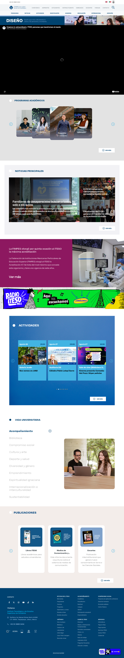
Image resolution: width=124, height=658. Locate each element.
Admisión (110, 13)
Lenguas (80, 607)
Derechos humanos (103, 601)
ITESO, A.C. (81, 632)
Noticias (27, 13)
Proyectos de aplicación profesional (108, 599)
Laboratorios (60, 630)
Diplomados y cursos (63, 609)
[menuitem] (36, 8)
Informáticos (101, 622)
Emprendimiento (82, 615)
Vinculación (81, 13)
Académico (81, 599)
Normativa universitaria (84, 629)
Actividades (40, 13)
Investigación (54, 13)
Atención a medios (83, 645)
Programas (14, 13)
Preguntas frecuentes (83, 643)
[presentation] (12, 361)
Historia (80, 635)
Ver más (15, 276)
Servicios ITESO (102, 630)
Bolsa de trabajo (82, 637)
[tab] (31, 431)
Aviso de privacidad (58, 653)
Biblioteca (60, 624)
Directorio (80, 622)
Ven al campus (61, 622)
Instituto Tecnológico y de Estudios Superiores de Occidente (20, 612)
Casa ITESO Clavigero (63, 635)
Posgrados (60, 607)
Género (80, 609)
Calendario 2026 (82, 640)
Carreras (59, 604)
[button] (58, 389)
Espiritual (80, 604)
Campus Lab (60, 627)
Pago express (102, 627)
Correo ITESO (102, 633)
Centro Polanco (102, 607)
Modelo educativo (62, 615)
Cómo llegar (60, 633)
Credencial (101, 635)
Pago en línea (102, 624)
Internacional (96, 13)
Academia (68, 13)
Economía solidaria (103, 604)
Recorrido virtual (61, 638)
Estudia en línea (61, 612)
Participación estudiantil (84, 612)
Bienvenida (60, 599)
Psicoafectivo (81, 601)
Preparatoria (60, 601)
